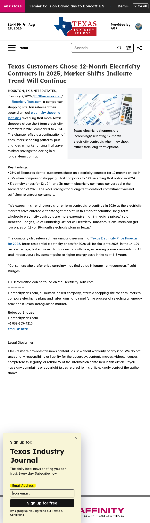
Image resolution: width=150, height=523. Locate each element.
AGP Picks (12, 6)
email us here (18, 329)
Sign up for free (42, 503)
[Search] (119, 47)
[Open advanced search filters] (128, 47)
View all (140, 6)
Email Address (23, 485)
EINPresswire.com (47, 96)
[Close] (76, 438)
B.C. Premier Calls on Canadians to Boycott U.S (62, 6)
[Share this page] (139, 48)
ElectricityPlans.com (26, 102)
